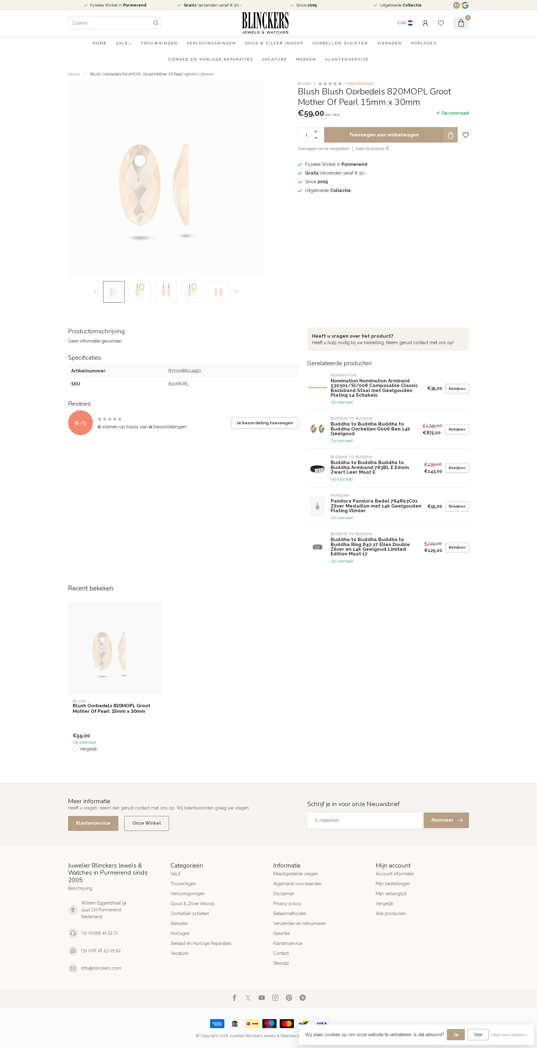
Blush (304, 83)
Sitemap (281, 963)
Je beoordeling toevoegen (264, 422)
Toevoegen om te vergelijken (323, 148)
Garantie (281, 933)
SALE (122, 43)
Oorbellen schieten (340, 43)
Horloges (424, 43)
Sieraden (389, 43)
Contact (281, 953)
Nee (478, 1034)
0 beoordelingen (359, 83)
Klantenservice (347, 59)
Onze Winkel (146, 823)
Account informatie (395, 873)
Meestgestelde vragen (295, 873)
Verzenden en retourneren (299, 923)
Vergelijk (88, 749)
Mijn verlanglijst (391, 893)
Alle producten (391, 913)
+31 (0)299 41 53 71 (99, 932)
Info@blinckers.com (101, 968)
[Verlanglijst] (441, 23)
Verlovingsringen (211, 43)
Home (100, 43)
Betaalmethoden (289, 913)
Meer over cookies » (510, 1034)
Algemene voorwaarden (297, 883)
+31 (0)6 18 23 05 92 (101, 950)
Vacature (274, 59)
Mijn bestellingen (393, 883)
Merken (306, 59)
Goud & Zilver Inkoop (274, 43)
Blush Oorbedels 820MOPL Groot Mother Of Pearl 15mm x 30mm (151, 73)
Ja (455, 1034)
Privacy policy (287, 903)
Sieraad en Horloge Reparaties (210, 59)
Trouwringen (159, 43)
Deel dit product (370, 148)
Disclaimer (283, 893)
